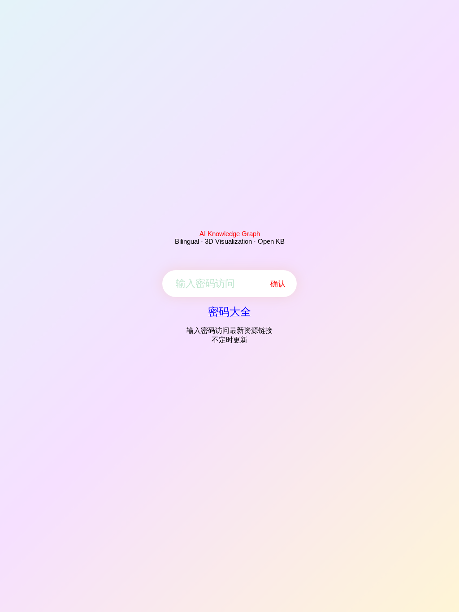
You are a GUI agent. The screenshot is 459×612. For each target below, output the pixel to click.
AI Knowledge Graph (229, 233)
